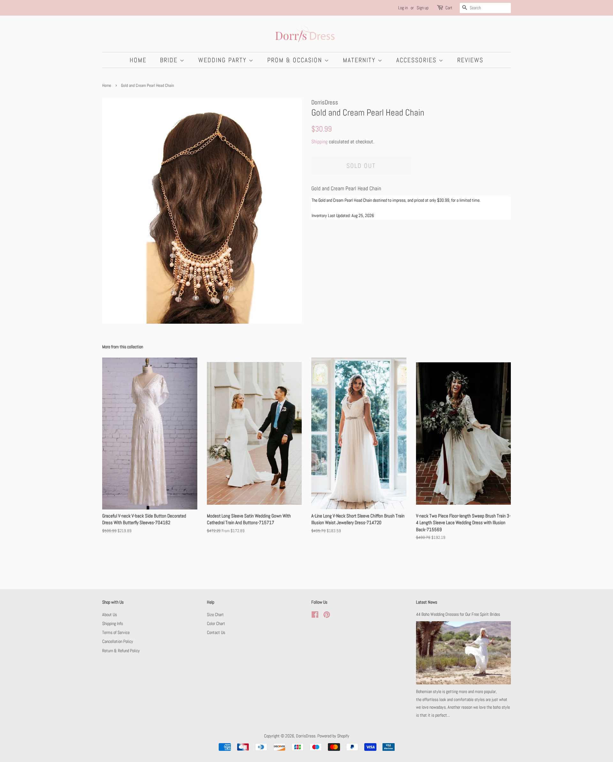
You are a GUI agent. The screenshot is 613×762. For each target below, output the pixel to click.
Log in (403, 8)
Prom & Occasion (295, 60)
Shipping (319, 141)
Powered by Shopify (333, 736)
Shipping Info (112, 623)
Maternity (360, 60)
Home (138, 60)
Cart (448, 8)
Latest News (426, 602)
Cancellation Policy (117, 641)
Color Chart (216, 623)
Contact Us (216, 632)
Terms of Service (116, 632)
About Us (109, 614)
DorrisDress (305, 736)
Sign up (422, 8)
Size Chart (215, 614)
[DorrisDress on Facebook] (315, 616)
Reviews (470, 60)
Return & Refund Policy (121, 650)
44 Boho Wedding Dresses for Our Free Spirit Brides (458, 614)
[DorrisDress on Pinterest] (326, 616)
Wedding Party (223, 60)
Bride (170, 60)
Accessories (417, 60)
